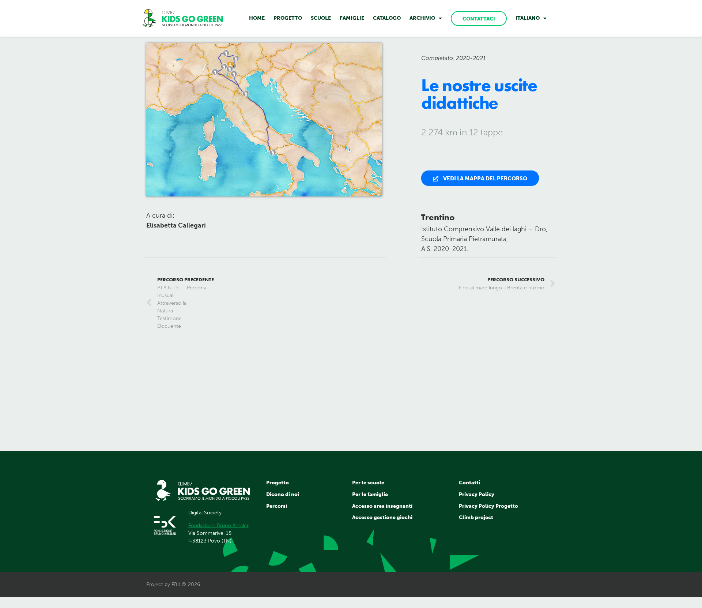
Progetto (287, 18)
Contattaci (479, 19)
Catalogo (387, 18)
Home (257, 18)
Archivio (422, 18)
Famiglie (352, 18)
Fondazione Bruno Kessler (218, 525)
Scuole (321, 18)
